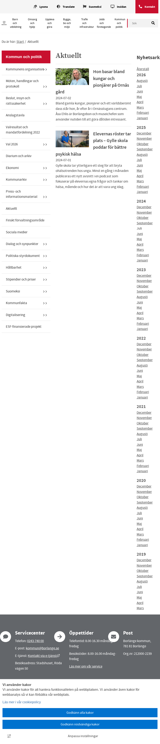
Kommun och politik (120, 23)
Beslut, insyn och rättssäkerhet (18, 101)
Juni (140, 91)
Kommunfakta (16, 303)
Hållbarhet (13, 267)
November (144, 138)
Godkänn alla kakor (80, 713)
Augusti (142, 81)
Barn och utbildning (15, 23)
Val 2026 (12, 144)
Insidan (121, 7)
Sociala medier (17, 232)
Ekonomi (12, 168)
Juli (139, 86)
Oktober (143, 144)
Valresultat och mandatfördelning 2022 (23, 130)
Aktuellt (11, 208)
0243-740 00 (35, 641)
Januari (142, 118)
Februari (143, 112)
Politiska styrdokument (23, 256)
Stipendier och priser (21, 279)
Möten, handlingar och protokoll (22, 84)
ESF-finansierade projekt (23, 326)
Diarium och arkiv (18, 156)
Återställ (143, 69)
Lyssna (43, 7)
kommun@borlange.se (42, 648)
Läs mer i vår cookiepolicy (21, 702)
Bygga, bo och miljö (67, 23)
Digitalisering (15, 315)
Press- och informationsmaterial (21, 194)
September (145, 149)
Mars (140, 107)
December (144, 133)
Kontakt (150, 7)
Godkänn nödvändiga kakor (80, 724)
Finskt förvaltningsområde (25, 220)
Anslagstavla (15, 115)
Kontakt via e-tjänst (44, 656)
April (140, 102)
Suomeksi (95, 7)
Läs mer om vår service (85, 666)
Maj (139, 97)
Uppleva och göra (49, 23)
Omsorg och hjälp (32, 23)
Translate (69, 7)
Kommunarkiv (16, 179)
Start (20, 41)
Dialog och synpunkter (22, 244)
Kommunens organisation (25, 69)
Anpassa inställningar (83, 736)
